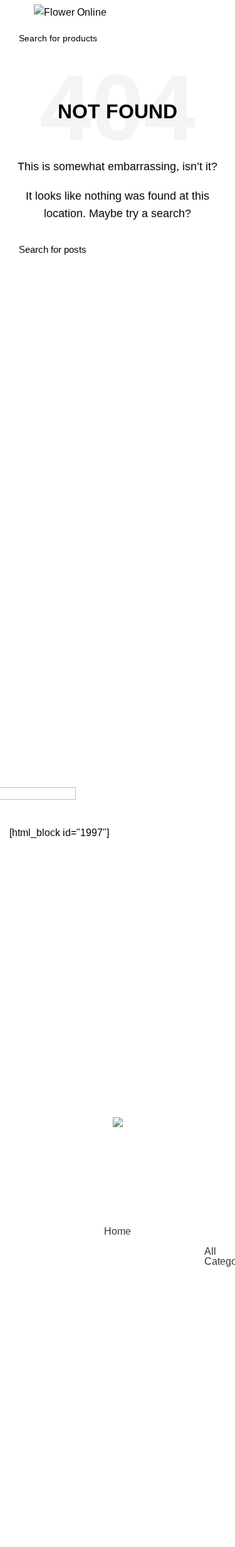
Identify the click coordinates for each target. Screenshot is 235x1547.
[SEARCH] (209, 38)
